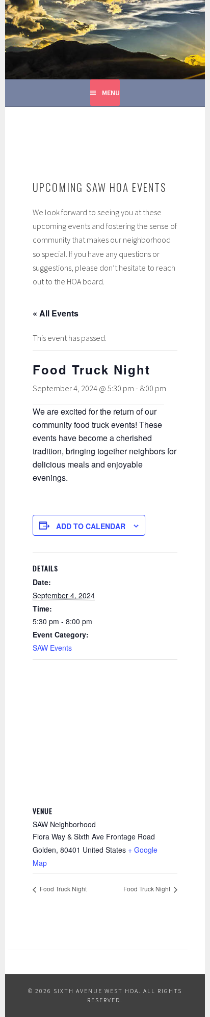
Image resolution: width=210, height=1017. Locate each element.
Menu (111, 92)
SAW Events (52, 648)
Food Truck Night (62, 888)
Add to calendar (90, 526)
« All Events (55, 313)
